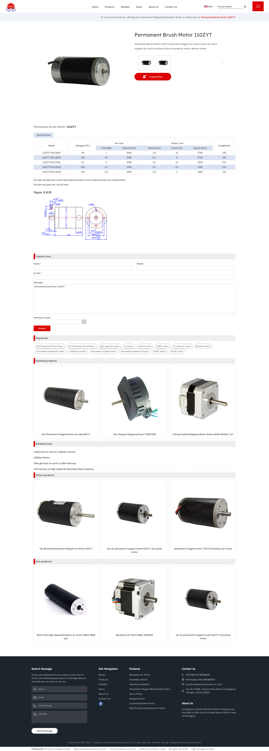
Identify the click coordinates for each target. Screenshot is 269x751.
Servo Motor (136, 693)
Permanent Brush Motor (50, 126)
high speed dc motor (110, 346)
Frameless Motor (138, 679)
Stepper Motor (137, 698)
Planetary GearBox (139, 684)
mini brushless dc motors (122, 748)
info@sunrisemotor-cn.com (207, 684)
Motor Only (191, 17)
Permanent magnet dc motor (134, 351)
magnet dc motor (78, 351)
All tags (165, 742)
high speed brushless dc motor (89, 748)
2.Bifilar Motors (42, 457)
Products (133, 17)
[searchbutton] (245, 6)
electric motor (145, 346)
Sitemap (156, 742)
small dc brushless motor (152, 748)
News (102, 689)
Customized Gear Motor (142, 703)
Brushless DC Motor (139, 674)
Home (102, 674)
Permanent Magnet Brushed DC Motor (161, 17)
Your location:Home (114, 17)
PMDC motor (163, 346)
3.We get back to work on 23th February (55, 463)
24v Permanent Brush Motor (50, 346)
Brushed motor (203, 346)
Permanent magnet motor (103, 351)
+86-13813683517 (206, 679)
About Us (104, 693)
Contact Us (105, 698)
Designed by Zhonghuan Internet (185, 742)
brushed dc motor (182, 346)
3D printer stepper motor (57, 748)
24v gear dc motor (178, 748)
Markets (103, 684)
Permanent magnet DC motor (51, 351)
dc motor (129, 346)
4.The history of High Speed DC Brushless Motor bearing (63, 469)
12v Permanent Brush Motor (81, 346)
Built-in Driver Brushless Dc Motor (147, 708)
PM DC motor (177, 351)
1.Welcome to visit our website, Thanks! (55, 451)
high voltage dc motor (203, 748)
